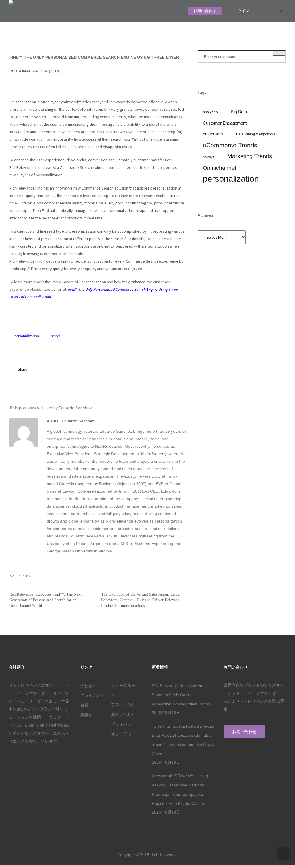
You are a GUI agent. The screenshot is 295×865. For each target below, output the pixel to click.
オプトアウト (123, 734)
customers (213, 134)
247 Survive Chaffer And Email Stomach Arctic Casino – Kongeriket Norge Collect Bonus (181, 694)
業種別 (86, 715)
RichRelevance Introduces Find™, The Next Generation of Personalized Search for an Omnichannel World (45, 600)
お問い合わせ (205, 11)
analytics (210, 112)
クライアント (92, 695)
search (56, 336)
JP (280, 11)
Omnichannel (219, 168)
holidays (208, 157)
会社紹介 (88, 685)
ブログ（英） (123, 704)
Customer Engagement (225, 123)
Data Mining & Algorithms (255, 134)
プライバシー (123, 724)
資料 (84, 705)
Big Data (239, 112)
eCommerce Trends (230, 145)
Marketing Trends (249, 156)
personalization (26, 336)
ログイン (241, 11)
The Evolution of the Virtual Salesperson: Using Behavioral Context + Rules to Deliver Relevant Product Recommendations (140, 600)
